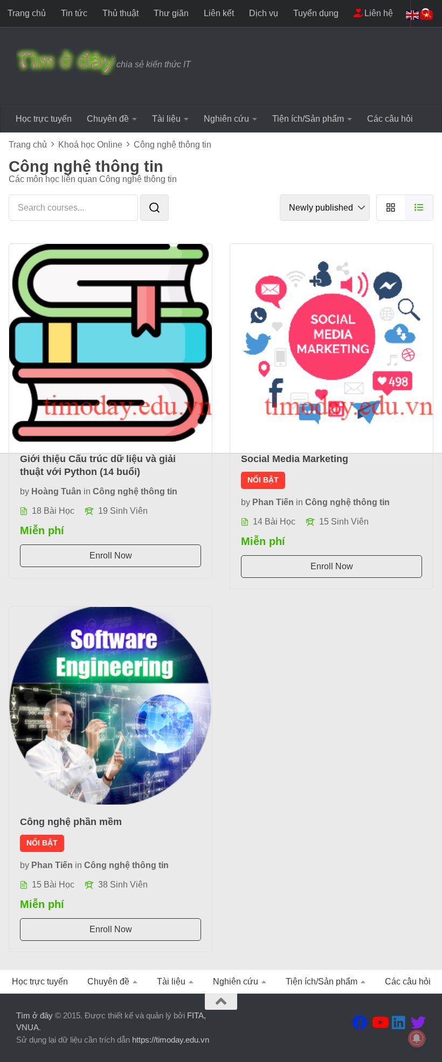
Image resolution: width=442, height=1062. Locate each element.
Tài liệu (166, 118)
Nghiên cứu (226, 118)
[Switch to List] (419, 207)
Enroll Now (110, 555)
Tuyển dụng (316, 13)
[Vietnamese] (427, 14)
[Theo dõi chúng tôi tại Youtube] (379, 1022)
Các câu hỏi (390, 118)
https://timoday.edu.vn (170, 1039)
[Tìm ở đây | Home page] (66, 61)
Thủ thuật (120, 13)
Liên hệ (377, 13)
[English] (413, 14)
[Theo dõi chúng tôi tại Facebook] (360, 1022)
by (24, 491)
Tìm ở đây (34, 1015)
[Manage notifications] (416, 1038)
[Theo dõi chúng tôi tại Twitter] (418, 1022)
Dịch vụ (263, 13)
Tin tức (74, 13)
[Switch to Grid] (390, 207)
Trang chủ (27, 13)
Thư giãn (171, 13)
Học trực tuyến (44, 118)
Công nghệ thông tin (135, 491)
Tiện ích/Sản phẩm (308, 118)
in (87, 491)
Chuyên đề (108, 118)
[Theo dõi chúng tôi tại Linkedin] (398, 1022)
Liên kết (219, 13)
